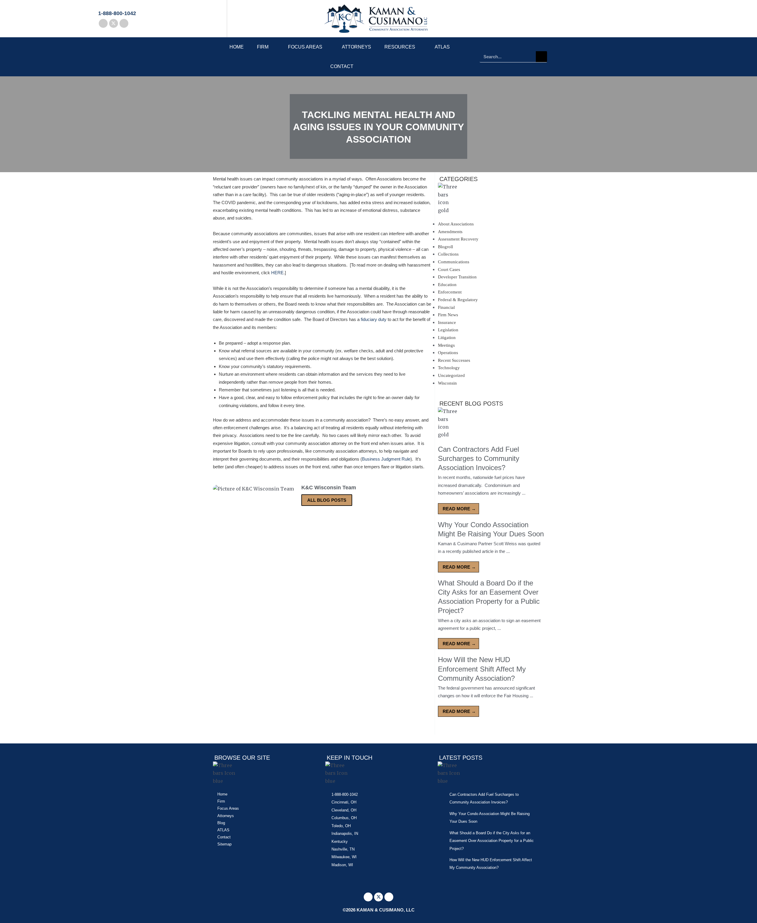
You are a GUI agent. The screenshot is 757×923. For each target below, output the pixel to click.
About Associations (456, 224)
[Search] (541, 56)
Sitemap (224, 844)
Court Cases (449, 269)
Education (447, 284)
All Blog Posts (326, 500)
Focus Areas (305, 46)
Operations (448, 352)
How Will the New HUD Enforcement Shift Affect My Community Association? (482, 669)
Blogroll (445, 246)
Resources (399, 46)
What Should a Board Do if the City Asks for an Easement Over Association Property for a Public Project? (491, 841)
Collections (448, 254)
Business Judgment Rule (386, 459)
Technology (449, 367)
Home (236, 46)
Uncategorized (451, 375)
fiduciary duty (373, 319)
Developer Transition (457, 277)
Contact (341, 66)
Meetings (446, 345)
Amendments (450, 231)
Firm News (448, 314)
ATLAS (442, 46)
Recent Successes (454, 360)
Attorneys (356, 46)
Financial (446, 307)
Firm (262, 46)
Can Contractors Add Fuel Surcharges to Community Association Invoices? (478, 458)
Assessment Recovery (458, 239)
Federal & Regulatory (458, 299)
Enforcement (450, 292)
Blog (221, 823)
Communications (453, 261)
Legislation (448, 329)
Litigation (447, 337)
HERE (277, 272)
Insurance (447, 322)
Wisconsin (447, 383)
